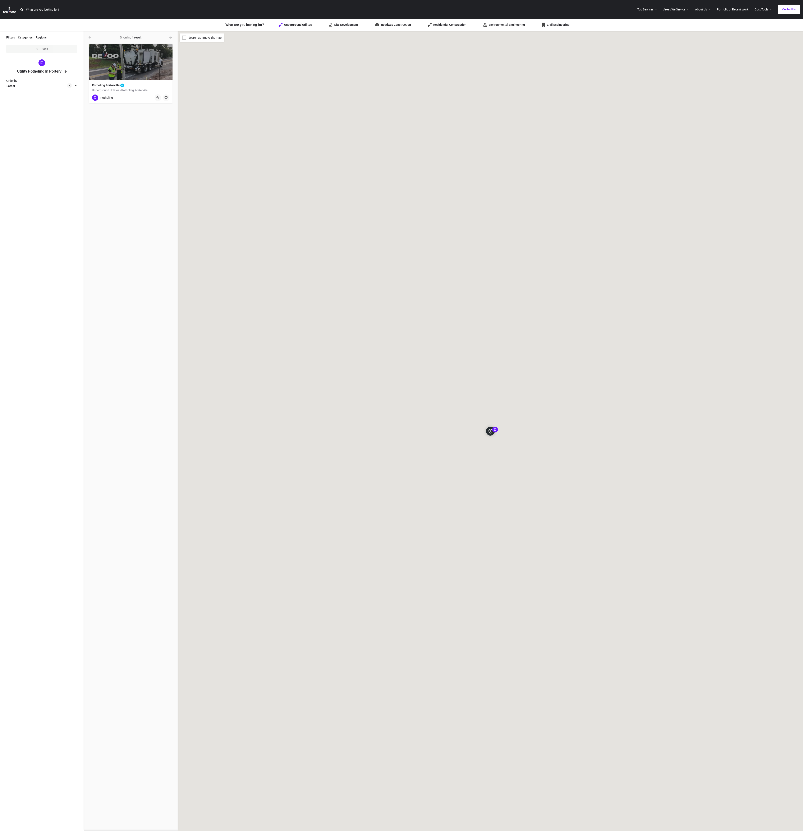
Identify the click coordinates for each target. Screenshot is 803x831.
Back (44, 49)
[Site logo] (10, 9)
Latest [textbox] (10, 86)
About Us (701, 9)
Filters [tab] (10, 37)
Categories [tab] (25, 37)
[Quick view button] (158, 97)
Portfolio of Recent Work (732, 9)
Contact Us (789, 9)
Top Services (645, 9)
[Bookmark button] (166, 97)
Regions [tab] (41, 37)
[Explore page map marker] (490, 431)
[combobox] (41, 86)
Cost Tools (761, 9)
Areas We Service (674, 9)
